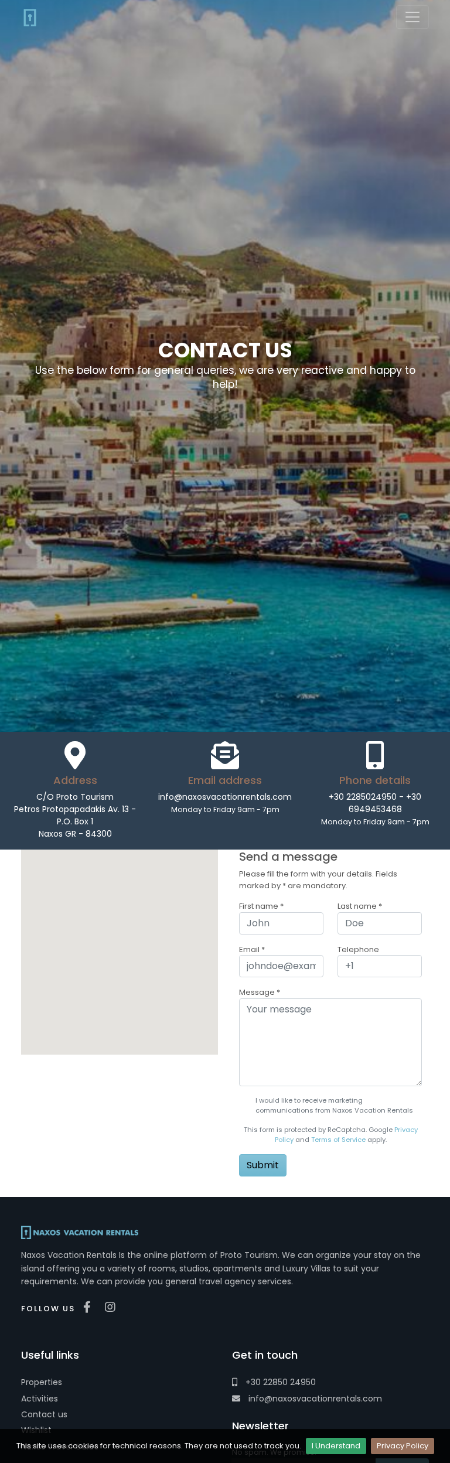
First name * (261, 906)
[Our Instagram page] (113, 1307)
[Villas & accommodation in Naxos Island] (30, 17)
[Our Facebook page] (90, 1307)
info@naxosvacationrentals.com (314, 1398)
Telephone (358, 949)
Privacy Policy (402, 1445)
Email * (252, 949)
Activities (39, 1398)
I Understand (336, 1445)
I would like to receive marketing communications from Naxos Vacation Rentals (334, 1105)
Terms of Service (338, 1139)
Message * (259, 992)
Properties (41, 1382)
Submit (263, 1165)
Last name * (360, 906)
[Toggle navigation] (412, 17)
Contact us (44, 1414)
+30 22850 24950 (279, 1382)
